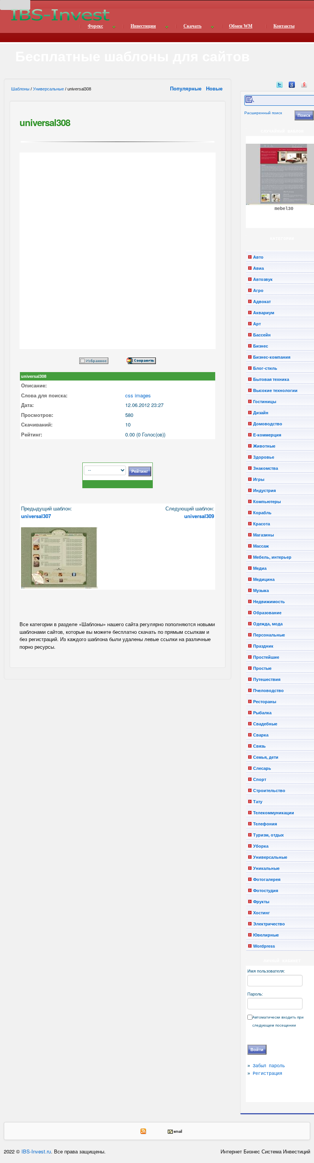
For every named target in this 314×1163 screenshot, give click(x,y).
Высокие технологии (275, 390)
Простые (262, 668)
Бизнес (260, 346)
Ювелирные (266, 935)
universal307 (36, 516)
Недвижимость (269, 601)
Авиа (258, 268)
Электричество (269, 924)
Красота (261, 524)
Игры (258, 479)
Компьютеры (267, 501)
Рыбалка (262, 712)
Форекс (95, 26)
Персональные (269, 635)
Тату (257, 801)
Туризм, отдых (268, 835)
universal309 (199, 516)
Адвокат (262, 301)
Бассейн (262, 335)
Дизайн (260, 412)
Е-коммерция (267, 435)
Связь (259, 746)
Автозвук (263, 279)
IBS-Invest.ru (36, 1151)
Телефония (265, 824)
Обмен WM (240, 26)
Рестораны (264, 701)
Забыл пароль (269, 1066)
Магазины (263, 535)
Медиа (260, 568)
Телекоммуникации (273, 812)
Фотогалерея (266, 879)
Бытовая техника (271, 379)
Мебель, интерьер (272, 557)
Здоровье (263, 457)
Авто (258, 257)
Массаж (261, 546)
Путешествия (266, 679)
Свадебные (265, 724)
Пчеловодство (268, 690)
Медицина (264, 579)
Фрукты (261, 901)
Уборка (260, 846)
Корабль (262, 512)
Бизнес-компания (271, 357)
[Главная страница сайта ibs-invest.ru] (60, 15)
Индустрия (264, 490)
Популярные (186, 88)
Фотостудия (265, 890)
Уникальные (266, 868)
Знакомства (265, 468)
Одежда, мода (268, 624)
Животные (264, 446)
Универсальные (48, 89)
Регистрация (267, 1073)
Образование (267, 612)
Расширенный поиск (263, 113)
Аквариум (263, 312)
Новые (215, 88)
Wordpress (264, 946)
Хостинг (261, 912)
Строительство (269, 790)
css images (138, 395)
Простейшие (266, 657)
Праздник (263, 646)
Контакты (283, 26)
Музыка (261, 590)
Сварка (260, 735)
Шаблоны (20, 89)
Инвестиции (143, 26)
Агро (258, 290)
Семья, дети (265, 757)
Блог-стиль (265, 368)
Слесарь (262, 768)
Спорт (259, 779)
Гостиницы (264, 401)
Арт (257, 324)
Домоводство (267, 424)
